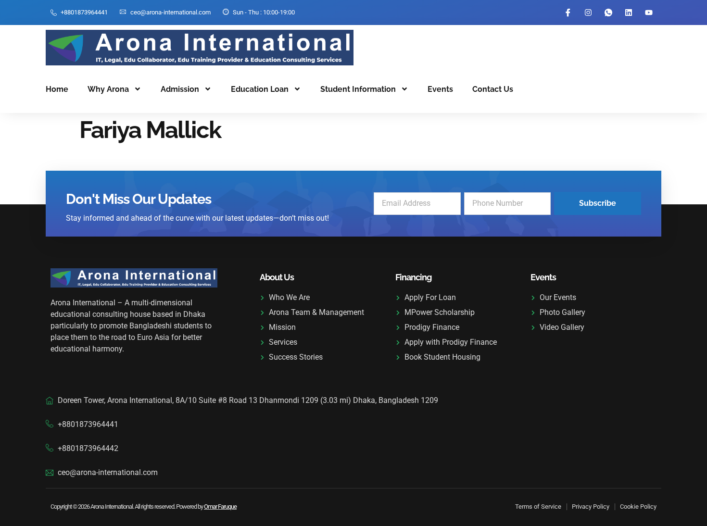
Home (57, 89)
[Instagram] (588, 12)
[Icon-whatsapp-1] (608, 12)
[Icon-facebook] (568, 12)
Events (440, 89)
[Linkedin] (628, 12)
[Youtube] (648, 12)
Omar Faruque (220, 506)
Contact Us (492, 89)
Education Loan (260, 89)
